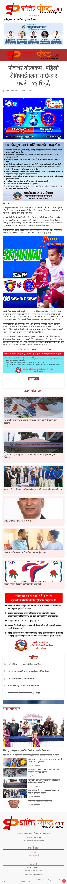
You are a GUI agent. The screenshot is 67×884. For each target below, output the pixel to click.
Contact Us (31, 881)
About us (5, 881)
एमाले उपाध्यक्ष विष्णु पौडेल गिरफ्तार (18, 521)
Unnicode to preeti (23, 881)
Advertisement (14, 880)
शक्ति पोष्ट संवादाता (11, 90)
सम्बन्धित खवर (33, 391)
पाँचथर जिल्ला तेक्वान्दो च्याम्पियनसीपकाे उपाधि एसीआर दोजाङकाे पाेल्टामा (33, 489)
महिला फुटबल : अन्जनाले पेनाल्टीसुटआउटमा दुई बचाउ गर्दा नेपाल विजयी (28, 671)
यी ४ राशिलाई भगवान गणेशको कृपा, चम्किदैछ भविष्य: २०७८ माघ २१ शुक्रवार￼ (46, 760)
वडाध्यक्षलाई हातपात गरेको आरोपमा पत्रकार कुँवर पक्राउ (26, 552)
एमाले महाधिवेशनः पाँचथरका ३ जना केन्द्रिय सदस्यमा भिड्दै (24, 664)
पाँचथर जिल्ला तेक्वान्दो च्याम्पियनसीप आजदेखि (22, 584)
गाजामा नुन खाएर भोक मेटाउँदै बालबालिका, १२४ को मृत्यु (24, 693)
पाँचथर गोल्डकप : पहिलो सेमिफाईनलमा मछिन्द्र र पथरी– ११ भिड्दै (33, 76)
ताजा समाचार (11, 709)
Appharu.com (49, 882)
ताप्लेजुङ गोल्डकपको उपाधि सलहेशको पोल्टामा (21, 678)
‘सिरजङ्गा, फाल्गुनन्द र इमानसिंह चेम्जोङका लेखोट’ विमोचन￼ (26, 750)
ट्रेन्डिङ (33, 658)
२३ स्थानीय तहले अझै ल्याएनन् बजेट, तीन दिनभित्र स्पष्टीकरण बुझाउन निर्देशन (30, 456)
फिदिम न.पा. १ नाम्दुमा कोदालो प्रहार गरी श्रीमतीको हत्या (23, 686)
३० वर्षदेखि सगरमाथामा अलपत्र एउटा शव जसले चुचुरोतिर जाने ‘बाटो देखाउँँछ (30, 421)
